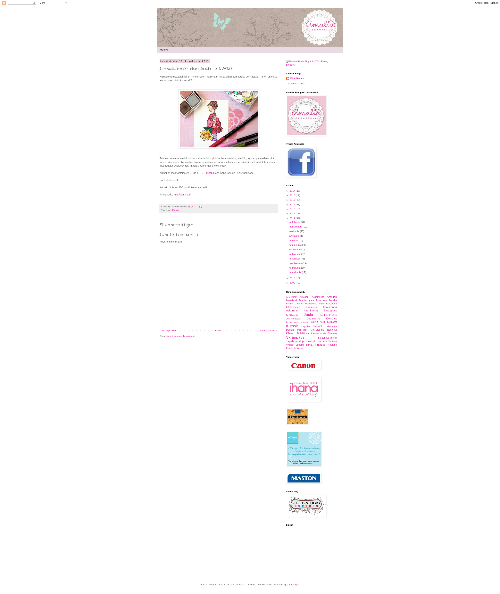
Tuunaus (321, 341)
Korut (322, 322)
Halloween (331, 303)
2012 (293, 213)
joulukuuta (295, 222)
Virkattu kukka (304, 344)
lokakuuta (294, 231)
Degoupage (310, 303)
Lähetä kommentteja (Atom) (180, 336)
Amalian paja (306, 300)
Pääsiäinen (303, 333)
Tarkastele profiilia (295, 83)
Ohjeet (290, 333)
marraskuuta (296, 226)
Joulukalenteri (328, 315)
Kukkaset (332, 322)
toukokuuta (295, 254)
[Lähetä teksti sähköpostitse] (200, 206)
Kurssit (175, 210)
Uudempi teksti (168, 330)
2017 (293, 190)
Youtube (332, 344)
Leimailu (318, 326)
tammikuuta (295, 272)
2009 (293, 282)
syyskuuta (294, 236)
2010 (293, 278)
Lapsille (305, 326)
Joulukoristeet (293, 318)
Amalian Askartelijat (311, 297)
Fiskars (321, 304)
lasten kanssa (294, 348)
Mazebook (302, 330)
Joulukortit (313, 318)
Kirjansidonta (292, 322)
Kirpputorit (305, 322)
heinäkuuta (295, 245)
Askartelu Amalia (326, 300)
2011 (293, 218)
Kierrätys (331, 318)
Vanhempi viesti (268, 330)
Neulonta (332, 329)
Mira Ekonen (297, 78)
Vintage (289, 345)
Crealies (299, 303)
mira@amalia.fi (182, 194)
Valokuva (332, 341)
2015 (293, 200)
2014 (293, 204)
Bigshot (289, 303)
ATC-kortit (291, 297)
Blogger (294, 584)
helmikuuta (295, 268)
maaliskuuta (295, 263)
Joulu (308, 315)
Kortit (314, 321)
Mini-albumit (317, 329)
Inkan (209, 172)
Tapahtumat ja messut (300, 341)
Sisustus (332, 333)
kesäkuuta (294, 249)
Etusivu (164, 50)
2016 (293, 195)
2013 (293, 209)
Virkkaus (320, 344)
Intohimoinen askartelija (301, 307)
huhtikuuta (295, 258)
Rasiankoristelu (318, 333)
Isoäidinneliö (292, 315)
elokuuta (294, 240)
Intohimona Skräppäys (320, 310)
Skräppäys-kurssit (327, 337)
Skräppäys (295, 337)
